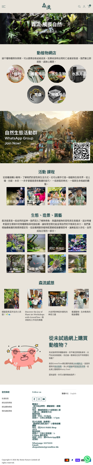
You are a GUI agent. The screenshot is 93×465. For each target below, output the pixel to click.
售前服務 (58, 366)
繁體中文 (65, 393)
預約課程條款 (7, 411)
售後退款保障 (79, 366)
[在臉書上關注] (34, 399)
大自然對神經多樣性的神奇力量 (58, 313)
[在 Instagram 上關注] (39, 399)
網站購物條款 (7, 407)
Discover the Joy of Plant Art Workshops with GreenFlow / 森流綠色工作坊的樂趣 (34, 315)
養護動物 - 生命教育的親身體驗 (81, 313)
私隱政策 (5, 398)
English (73, 393)
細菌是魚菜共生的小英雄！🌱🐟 (11, 313)
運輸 (71, 366)
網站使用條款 (7, 402)
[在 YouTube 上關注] (44, 399)
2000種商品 (77, 363)
